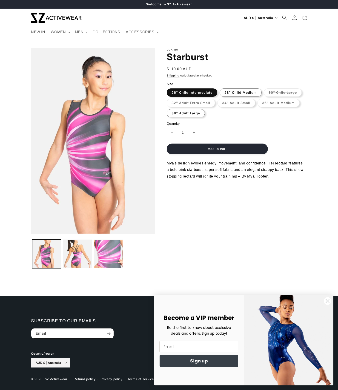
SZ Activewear (56, 379)
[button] (60, 32)
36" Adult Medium (281, 103)
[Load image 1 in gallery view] (46, 254)
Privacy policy (111, 379)
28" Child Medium (240, 92)
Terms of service (140, 379)
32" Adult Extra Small (193, 103)
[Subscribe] (109, 333)
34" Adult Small (238, 103)
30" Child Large (285, 93)
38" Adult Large (186, 113)
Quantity (173, 123)
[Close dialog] (328, 301)
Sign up (199, 361)
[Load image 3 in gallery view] (108, 254)
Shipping (173, 75)
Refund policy (84, 379)
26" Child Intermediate (192, 92)
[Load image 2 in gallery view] (77, 254)
